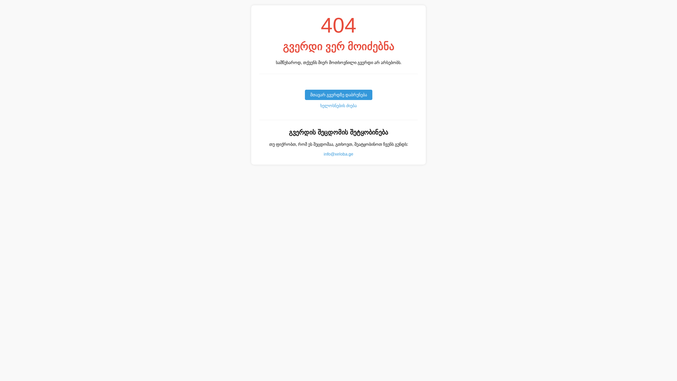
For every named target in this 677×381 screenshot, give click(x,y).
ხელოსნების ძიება (338, 105)
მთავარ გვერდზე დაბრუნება (338, 95)
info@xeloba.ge (338, 154)
